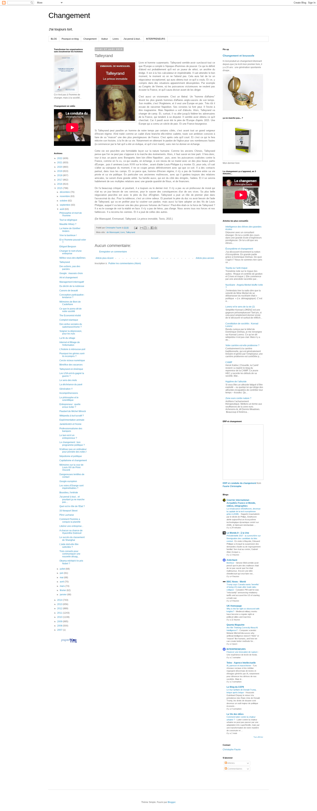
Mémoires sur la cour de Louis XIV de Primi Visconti (71, 467)
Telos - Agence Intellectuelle (241, 662)
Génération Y (66, 389)
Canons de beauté (68, 290)
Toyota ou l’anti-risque (236, 268)
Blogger (171, 802)
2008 (60, 625)
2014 (60, 600)
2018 (60, 175)
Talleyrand (130, 232)
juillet (63, 569)
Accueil (154, 258)
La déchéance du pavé (70, 384)
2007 (60, 630)
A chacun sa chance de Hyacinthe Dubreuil (71, 531)
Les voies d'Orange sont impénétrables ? (71, 486)
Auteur (104, 39)
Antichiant (232, 560)
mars (62, 586)
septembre (65, 205)
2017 (60, 179)
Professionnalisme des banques (70, 429)
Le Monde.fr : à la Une (238, 533)
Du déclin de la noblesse (71, 286)
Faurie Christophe (232, 486)
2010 (60, 617)
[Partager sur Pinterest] (155, 228)
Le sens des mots (68, 380)
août (62, 209)
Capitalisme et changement (73, 460)
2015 (60, 188)
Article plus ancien (205, 258)
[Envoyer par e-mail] (141, 228)
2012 (60, 608)
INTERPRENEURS (155, 39)
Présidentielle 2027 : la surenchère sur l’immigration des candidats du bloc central (244, 538)
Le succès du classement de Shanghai (72, 538)
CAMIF (228, 362)
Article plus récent (104, 258)
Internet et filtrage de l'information (69, 343)
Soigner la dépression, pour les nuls (70, 332)
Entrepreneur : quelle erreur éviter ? (70, 405)
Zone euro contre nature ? (238, 398)
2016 (60, 184)
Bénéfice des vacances (71, 364)
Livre (122, 232)
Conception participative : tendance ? (72, 296)
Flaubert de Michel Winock (72, 411)
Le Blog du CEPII (235, 687)
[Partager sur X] (148, 228)
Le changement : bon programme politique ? (72, 443)
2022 (60, 158)
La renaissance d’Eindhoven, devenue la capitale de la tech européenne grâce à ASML (243, 511)
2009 (60, 621)
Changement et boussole (238, 55)
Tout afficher (258, 737)
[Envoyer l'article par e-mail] (135, 228)
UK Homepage (234, 606)
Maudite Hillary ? (67, 224)
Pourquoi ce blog (70, 39)
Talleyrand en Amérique (71, 369)
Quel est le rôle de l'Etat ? (72, 506)
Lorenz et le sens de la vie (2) (240, 306)
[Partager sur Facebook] (152, 228)
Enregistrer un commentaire (113, 251)
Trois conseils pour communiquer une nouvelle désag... (69, 554)
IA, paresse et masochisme (239, 665)
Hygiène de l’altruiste (236, 381)
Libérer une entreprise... (71, 526)
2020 (60, 167)
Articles (231, 763)
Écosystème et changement (239, 248)
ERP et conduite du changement (239, 483)
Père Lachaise (66, 515)
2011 (60, 613)
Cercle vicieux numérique (72, 360)
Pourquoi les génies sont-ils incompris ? (72, 354)
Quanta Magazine (236, 625)
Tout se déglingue (68, 220)
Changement (69, 15)
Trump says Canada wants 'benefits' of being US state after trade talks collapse (243, 587)
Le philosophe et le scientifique (69, 398)
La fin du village (67, 338)
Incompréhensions (68, 393)
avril (62, 581)
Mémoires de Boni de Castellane (70, 303)
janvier (63, 594)
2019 (60, 171)
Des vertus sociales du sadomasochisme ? (70, 325)
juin (62, 573)
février (63, 590)
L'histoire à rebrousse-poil (72, 349)
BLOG (54, 39)
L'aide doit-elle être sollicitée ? (69, 545)
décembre (65, 192)
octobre (64, 200)
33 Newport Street (68, 510)
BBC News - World (236, 581)
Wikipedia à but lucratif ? (71, 415)
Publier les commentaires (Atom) (124, 263)
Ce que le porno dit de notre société (70, 310)
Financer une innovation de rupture (242, 652)
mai (62, 577)
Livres (116, 39)
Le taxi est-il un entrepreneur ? (68, 436)
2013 (60, 604)
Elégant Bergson (67, 246)
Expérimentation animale (71, 420)
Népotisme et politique (70, 456)
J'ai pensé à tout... (132, 39)
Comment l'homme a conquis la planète (70, 520)
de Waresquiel (113, 232)
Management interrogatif (71, 282)
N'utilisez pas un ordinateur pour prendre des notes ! (73, 450)
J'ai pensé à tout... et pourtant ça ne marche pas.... (72, 499)
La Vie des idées (235, 714)
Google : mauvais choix (71, 273)
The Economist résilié (70, 315)
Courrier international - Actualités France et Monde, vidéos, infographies (241, 503)
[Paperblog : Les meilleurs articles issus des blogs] (69, 642)
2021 (60, 162)
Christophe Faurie (232, 749)
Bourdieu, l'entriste (68, 492)
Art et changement (68, 277)
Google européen (68, 481)
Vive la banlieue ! (68, 235)
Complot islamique (68, 320)
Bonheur (231, 563)
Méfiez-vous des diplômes (72, 258)
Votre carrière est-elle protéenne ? (242, 345)
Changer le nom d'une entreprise (70, 252)
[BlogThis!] (145, 228)
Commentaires (234, 769)
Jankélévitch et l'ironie (70, 424)
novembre (65, 196)
